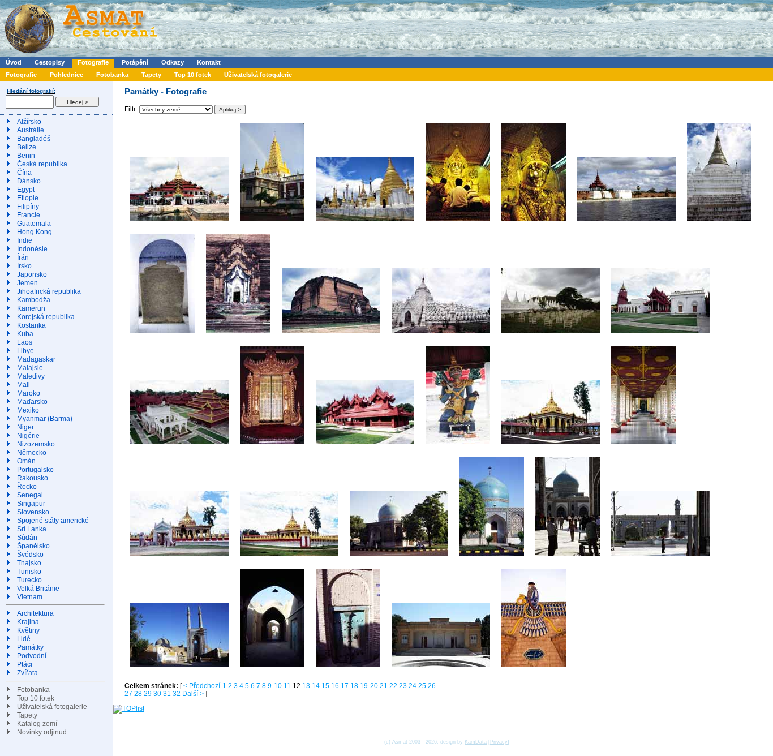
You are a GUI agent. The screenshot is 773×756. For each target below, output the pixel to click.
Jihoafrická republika (49, 291)
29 (148, 694)
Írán (23, 257)
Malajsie (30, 368)
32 (177, 694)
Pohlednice (66, 74)
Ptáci (24, 664)
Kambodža (33, 300)
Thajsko (29, 563)
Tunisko (29, 571)
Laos (24, 342)
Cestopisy (50, 62)
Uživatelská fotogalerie (258, 74)
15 (325, 686)
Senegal (30, 495)
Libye (25, 351)
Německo (31, 453)
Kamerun (31, 308)
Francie (28, 215)
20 (374, 686)
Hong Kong (34, 232)
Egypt (26, 190)
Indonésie (32, 249)
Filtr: (131, 109)
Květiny (28, 630)
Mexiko (28, 410)
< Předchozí (201, 686)
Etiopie (27, 198)
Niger (25, 427)
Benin (26, 156)
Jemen (27, 283)
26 (432, 686)
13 (306, 686)
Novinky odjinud (42, 732)
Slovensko (33, 512)
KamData (476, 742)
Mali (23, 385)
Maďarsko (32, 402)
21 (384, 686)
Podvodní (31, 656)
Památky (30, 647)
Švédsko (30, 555)
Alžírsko (29, 122)
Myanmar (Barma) (44, 419)
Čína (24, 173)
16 (335, 686)
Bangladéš (33, 139)
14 (316, 686)
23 (403, 686)
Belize (26, 147)
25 (422, 686)
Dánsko (29, 181)
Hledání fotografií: (31, 91)
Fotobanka (112, 74)
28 (138, 694)
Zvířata (27, 673)
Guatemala (34, 223)
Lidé (24, 639)
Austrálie (30, 130)
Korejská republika (46, 317)
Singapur (31, 504)
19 (364, 686)
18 (354, 686)
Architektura (35, 613)
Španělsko (33, 546)
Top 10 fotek (192, 74)
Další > (193, 694)
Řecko (27, 487)
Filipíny (28, 207)
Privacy (499, 742)
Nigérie (28, 436)
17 (345, 686)
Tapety (151, 74)
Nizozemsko (36, 444)
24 (412, 686)
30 (157, 694)
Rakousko (32, 478)
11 (287, 686)
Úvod (14, 62)
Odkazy (172, 62)
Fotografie (93, 62)
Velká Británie (38, 588)
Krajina (28, 622)
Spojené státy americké (53, 521)
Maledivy (31, 376)
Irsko (24, 266)
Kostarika (31, 325)
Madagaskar (36, 359)
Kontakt (209, 62)
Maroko (28, 393)
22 (393, 686)
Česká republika (42, 164)
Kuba (25, 334)
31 (167, 694)
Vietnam (29, 597)
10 (278, 686)
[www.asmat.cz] (80, 54)
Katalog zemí (37, 724)
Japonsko (32, 274)
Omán (26, 461)
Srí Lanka (31, 529)
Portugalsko (35, 470)
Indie (24, 240)
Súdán (27, 538)
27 (128, 694)
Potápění (135, 62)
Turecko (29, 580)
